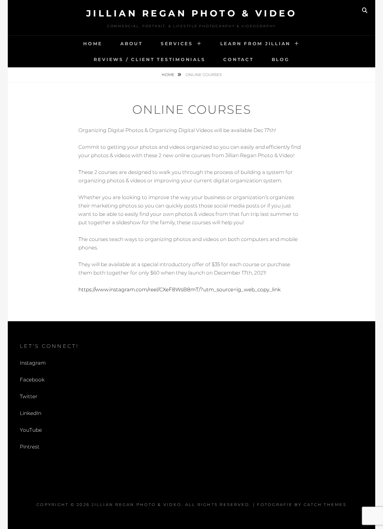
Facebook (32, 380)
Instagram (33, 363)
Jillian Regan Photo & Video (191, 13)
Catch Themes (325, 504)
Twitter (28, 396)
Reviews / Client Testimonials (150, 59)
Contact (238, 59)
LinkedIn (30, 413)
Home (92, 43)
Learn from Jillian (255, 43)
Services (177, 43)
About (131, 43)
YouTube (31, 430)
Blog (281, 59)
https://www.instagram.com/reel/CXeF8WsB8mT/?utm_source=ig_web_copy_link (179, 289)
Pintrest (29, 447)
